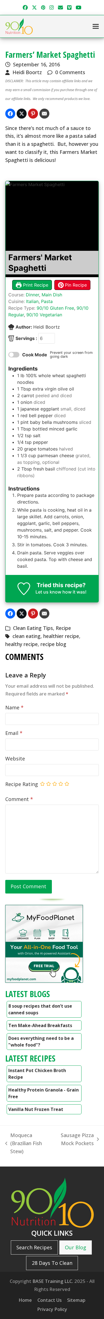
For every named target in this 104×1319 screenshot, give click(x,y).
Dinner (32, 294)
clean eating (26, 636)
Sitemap (76, 1300)
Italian (32, 301)
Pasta (47, 301)
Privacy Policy (52, 1309)
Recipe (63, 628)
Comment (19, 799)
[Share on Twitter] (22, 114)
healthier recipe (61, 636)
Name (14, 707)
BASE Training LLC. (52, 1281)
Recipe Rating (21, 784)
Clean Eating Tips (33, 628)
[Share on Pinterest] (33, 114)
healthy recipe (21, 644)
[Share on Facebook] (10, 114)
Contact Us (49, 1300)
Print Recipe (35, 285)
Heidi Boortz (27, 72)
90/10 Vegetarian (44, 314)
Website (15, 758)
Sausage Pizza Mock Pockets (74, 1139)
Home (25, 1300)
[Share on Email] (44, 114)
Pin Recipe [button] (75, 285)
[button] (96, 26)
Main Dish (52, 294)
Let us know (48, 592)
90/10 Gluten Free (55, 308)
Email (13, 733)
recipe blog (53, 644)
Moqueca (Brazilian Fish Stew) (23, 1143)
